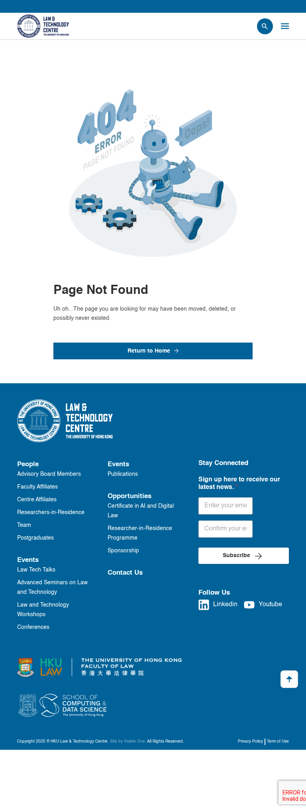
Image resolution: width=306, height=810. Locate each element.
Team (24, 525)
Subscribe (236, 555)
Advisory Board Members (49, 474)
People (28, 464)
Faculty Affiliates (37, 487)
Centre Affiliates (37, 500)
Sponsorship (123, 551)
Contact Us (125, 573)
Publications (123, 474)
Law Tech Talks (36, 570)
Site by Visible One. (128, 741)
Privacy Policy (250, 741)
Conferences (33, 627)
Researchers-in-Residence (50, 512)
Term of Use (278, 741)
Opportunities (129, 496)
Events (28, 560)
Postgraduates (35, 538)
